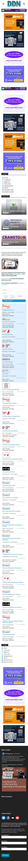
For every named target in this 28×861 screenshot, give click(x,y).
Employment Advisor (8, 310)
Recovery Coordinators (9, 321)
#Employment (5, 759)
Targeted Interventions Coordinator (12, 554)
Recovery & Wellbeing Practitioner (12, 607)
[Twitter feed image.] (14, 779)
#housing (12, 757)
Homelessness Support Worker (11, 444)
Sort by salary (7, 183)
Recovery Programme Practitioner (12, 568)
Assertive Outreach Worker (10, 431)
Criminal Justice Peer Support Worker (12, 582)
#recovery (4, 761)
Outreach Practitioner (8, 472)
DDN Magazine (9, 753)
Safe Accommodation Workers (10, 389)
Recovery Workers (7, 334)
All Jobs (6, 177)
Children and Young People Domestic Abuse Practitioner (12, 621)
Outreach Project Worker (9, 403)
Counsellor (5, 373)
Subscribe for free (5, 278)
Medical (6, 187)
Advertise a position (9, 191)
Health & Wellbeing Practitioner (11, 594)
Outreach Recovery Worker (10, 497)
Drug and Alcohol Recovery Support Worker (12, 525)
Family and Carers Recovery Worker (12, 459)
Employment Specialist (8, 485)
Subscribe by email (8, 189)
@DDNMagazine (17, 753)
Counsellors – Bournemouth (11, 226)
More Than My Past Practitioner (11, 511)
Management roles (8, 185)
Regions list (7, 181)
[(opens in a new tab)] (14, 207)
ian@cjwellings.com (18, 274)
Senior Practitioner (7, 361)
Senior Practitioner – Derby (10, 242)
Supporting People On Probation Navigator (11, 539)
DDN (10, 212)
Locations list (7, 179)
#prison (21, 756)
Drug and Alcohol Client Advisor (11, 416)
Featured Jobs (5, 212)
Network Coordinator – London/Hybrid (13, 211)
